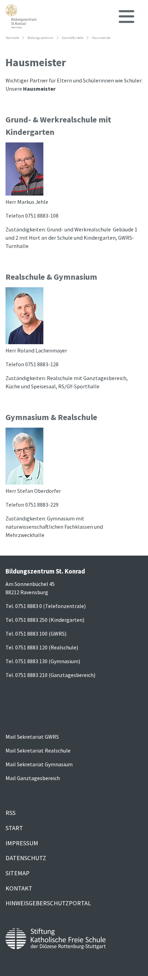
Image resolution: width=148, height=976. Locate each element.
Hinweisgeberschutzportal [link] (48, 903)
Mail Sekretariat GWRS (32, 736)
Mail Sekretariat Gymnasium (39, 764)
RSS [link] (10, 813)
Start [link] (14, 828)
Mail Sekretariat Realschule (38, 750)
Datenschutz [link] (26, 858)
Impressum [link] (22, 843)
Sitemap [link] (18, 873)
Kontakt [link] (19, 888)
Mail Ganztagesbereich (33, 778)
